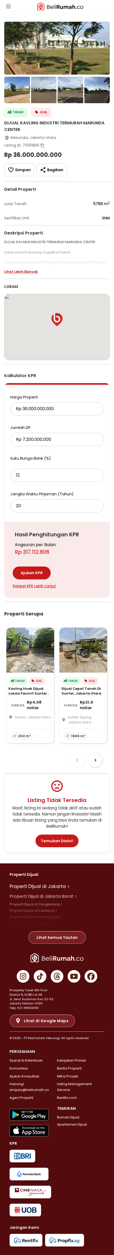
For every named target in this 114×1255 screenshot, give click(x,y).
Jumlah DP (20, 427)
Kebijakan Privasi (71, 1060)
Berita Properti (69, 1068)
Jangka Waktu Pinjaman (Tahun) (42, 494)
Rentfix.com (67, 1097)
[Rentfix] (26, 1240)
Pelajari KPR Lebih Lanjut (34, 586)
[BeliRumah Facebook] (91, 976)
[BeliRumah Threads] (57, 976)
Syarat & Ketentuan (26, 1060)
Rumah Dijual (68, 1117)
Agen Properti (21, 1097)
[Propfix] (64, 1240)
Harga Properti (24, 397)
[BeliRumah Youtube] (74, 976)
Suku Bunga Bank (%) (30, 458)
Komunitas (19, 1068)
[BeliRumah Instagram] (23, 976)
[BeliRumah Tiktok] (40, 976)
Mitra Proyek (67, 1076)
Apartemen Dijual (72, 1124)
